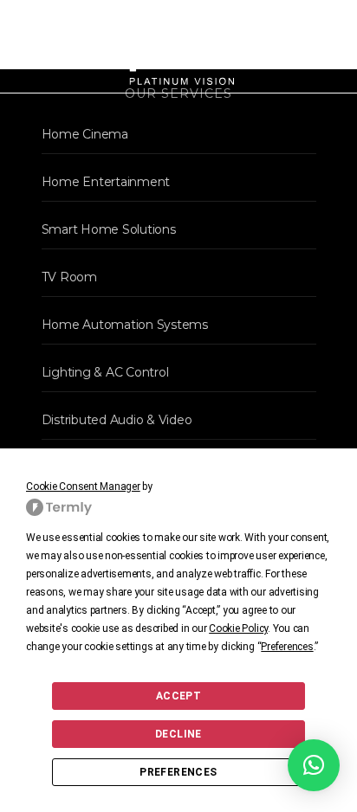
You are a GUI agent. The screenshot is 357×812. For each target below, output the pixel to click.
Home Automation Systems (125, 324)
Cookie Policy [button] (238, 628)
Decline (178, 734)
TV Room (69, 277)
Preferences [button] (287, 647)
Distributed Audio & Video (117, 420)
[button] (314, 765)
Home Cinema (85, 134)
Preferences (178, 772)
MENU (316, 47)
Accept (178, 696)
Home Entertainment (106, 182)
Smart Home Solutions (109, 229)
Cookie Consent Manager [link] (83, 486)
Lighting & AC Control (105, 372)
